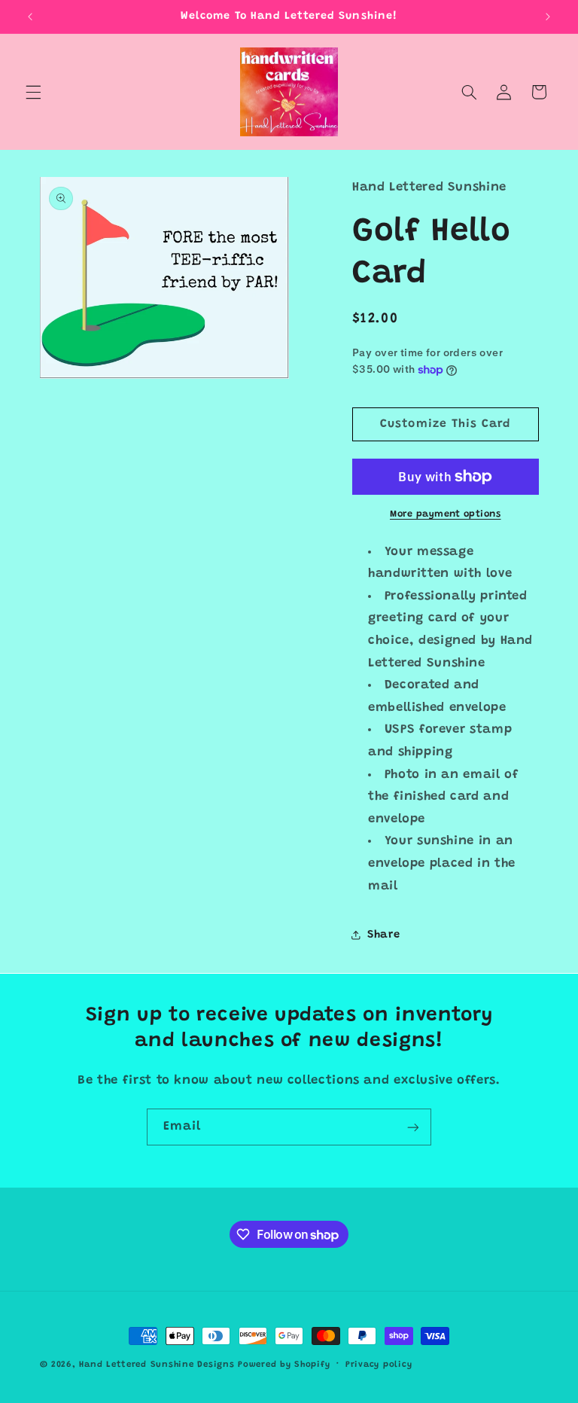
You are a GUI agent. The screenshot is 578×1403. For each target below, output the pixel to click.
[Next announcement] (547, 16)
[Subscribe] (413, 1127)
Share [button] (383, 935)
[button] (33, 92)
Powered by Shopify (284, 1365)
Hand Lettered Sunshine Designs (156, 1365)
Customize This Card (445, 424)
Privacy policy (378, 1365)
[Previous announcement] (30, 16)
